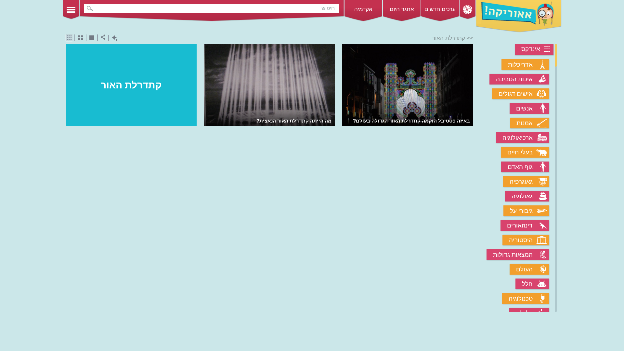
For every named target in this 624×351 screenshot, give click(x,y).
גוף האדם (520, 166)
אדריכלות (520, 64)
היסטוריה (521, 240)
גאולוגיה (522, 196)
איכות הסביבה (514, 79)
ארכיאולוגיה (517, 137)
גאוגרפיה (521, 181)
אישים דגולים (516, 93)
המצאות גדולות (513, 254)
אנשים (524, 108)
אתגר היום (402, 9)
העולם (524, 269)
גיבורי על (521, 210)
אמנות (524, 123)
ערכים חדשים (440, 9)
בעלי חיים (520, 152)
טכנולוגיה (521, 298)
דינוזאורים (520, 225)
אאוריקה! (519, 16)
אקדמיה (363, 9)
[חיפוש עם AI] (113, 38)
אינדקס (530, 49)
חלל (527, 283)
